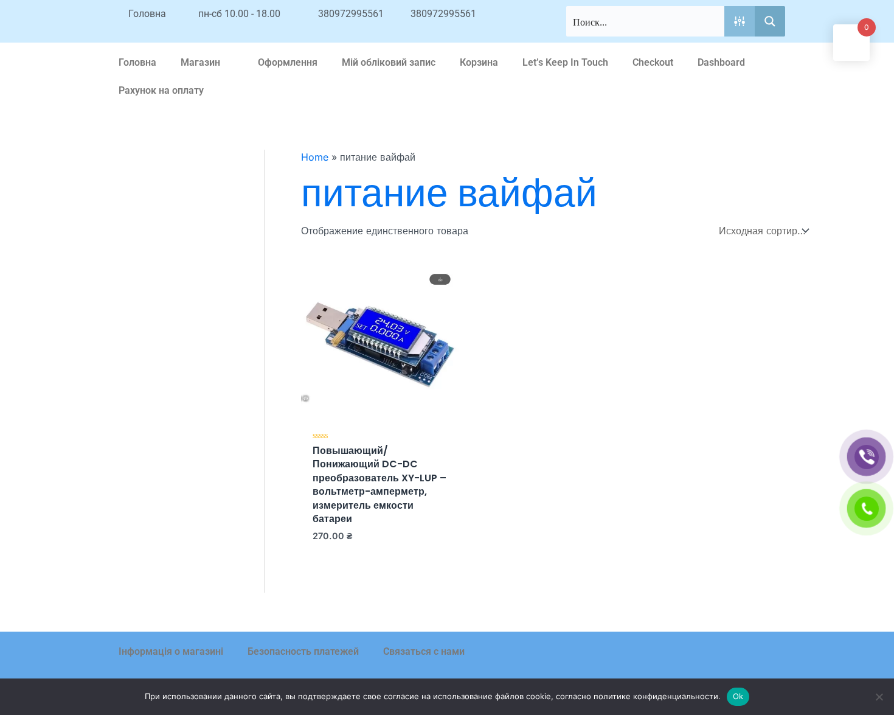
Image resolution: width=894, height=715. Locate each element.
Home (314, 157)
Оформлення (287, 62)
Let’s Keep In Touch (565, 62)
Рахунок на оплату (161, 90)
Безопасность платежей (303, 651)
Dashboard (721, 62)
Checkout (652, 62)
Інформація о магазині (171, 651)
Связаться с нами (424, 651)
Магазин (200, 62)
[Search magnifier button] (770, 21)
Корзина (479, 62)
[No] (879, 697)
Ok (738, 696)
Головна (137, 62)
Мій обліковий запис (388, 62)
